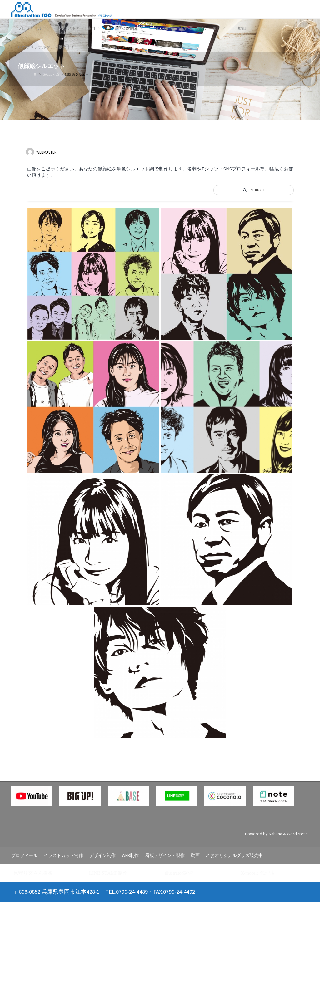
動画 (195, 855)
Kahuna (275, 834)
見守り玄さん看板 (33, 872)
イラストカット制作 (63, 855)
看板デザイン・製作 (165, 855)
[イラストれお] (61, 9)
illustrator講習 (179, 872)
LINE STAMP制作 (108, 872)
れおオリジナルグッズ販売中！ (236, 855)
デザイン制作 (102, 855)
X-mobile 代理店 (258, 872)
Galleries (50, 74)
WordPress (297, 834)
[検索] (87, 46)
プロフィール (24, 855)
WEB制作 (130, 855)
